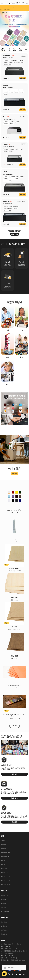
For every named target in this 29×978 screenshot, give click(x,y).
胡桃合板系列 (14, 656)
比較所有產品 (14, 234)
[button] (2, 3)
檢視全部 (14, 726)
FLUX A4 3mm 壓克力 (14, 510)
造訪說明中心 (14, 798)
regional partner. (5, 9)
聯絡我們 (14, 774)
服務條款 (4, 903)
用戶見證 (4, 899)
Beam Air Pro (5, 876)
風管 (14, 539)
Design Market (6, 884)
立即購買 (22, 78)
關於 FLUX (4, 895)
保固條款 (4, 930)
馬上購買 (14, 822)
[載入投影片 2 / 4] (13, 44)
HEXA (3, 860)
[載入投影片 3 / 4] (16, 44)
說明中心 (4, 922)
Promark (4, 868)
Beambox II (5, 856)
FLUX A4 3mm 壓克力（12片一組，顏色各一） (14, 715)
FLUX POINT (5, 911)
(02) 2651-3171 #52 (7, 946)
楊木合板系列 (14, 597)
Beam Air (4, 872)
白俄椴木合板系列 (14, 568)
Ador (3, 840)
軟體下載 (4, 926)
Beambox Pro (6, 852)
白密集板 (14, 627)
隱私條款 (4, 907)
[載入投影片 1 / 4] (11, 44)
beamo (3, 844)
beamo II (4, 848)
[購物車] (27, 3)
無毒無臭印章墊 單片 (14, 685)
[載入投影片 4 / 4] (18, 44)
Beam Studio (5, 880)
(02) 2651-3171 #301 (7, 955)
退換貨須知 (4, 934)
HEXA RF (4, 864)
